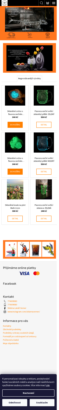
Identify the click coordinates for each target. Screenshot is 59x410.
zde (48, 385)
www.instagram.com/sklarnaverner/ (24, 311)
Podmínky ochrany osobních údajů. (18, 332)
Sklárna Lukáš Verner (17, 308)
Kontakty (7, 326)
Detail (44, 124)
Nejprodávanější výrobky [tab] (29, 78)
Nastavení (28, 393)
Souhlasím (42, 402)
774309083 (12, 301)
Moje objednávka (10, 343)
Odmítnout (15, 402)
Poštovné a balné (11, 340)
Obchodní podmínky (12, 329)
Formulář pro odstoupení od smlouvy (19, 336)
